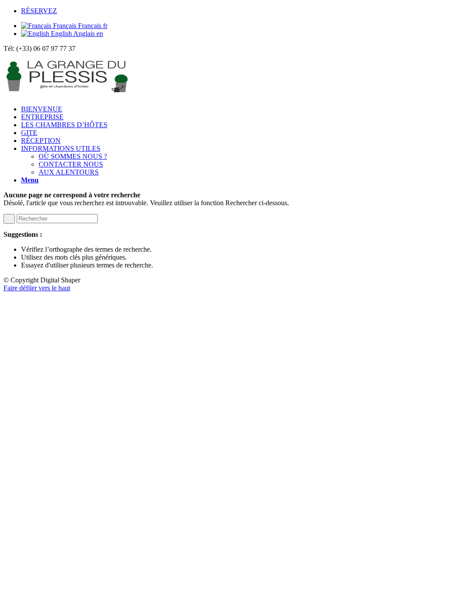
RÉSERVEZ (39, 10)
